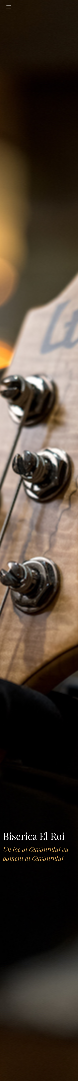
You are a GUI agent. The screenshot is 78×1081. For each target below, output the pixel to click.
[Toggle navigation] (8, 7)
